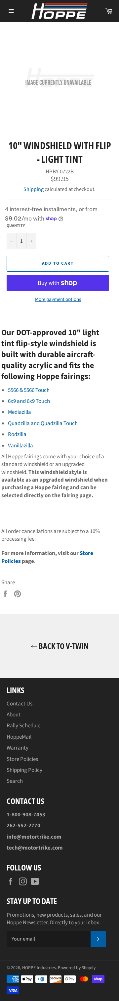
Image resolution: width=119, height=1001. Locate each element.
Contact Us (19, 704)
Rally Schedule (23, 726)
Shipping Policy (24, 770)
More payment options (58, 299)
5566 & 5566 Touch (29, 390)
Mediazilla (19, 412)
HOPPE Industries (39, 967)
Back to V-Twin (63, 645)
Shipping (33, 189)
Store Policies (22, 759)
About (13, 715)
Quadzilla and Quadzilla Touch (43, 423)
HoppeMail (19, 737)
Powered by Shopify (77, 967)
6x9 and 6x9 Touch (29, 401)
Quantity (16, 225)
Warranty (17, 748)
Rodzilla (17, 434)
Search (15, 781)
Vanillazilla (20, 446)
